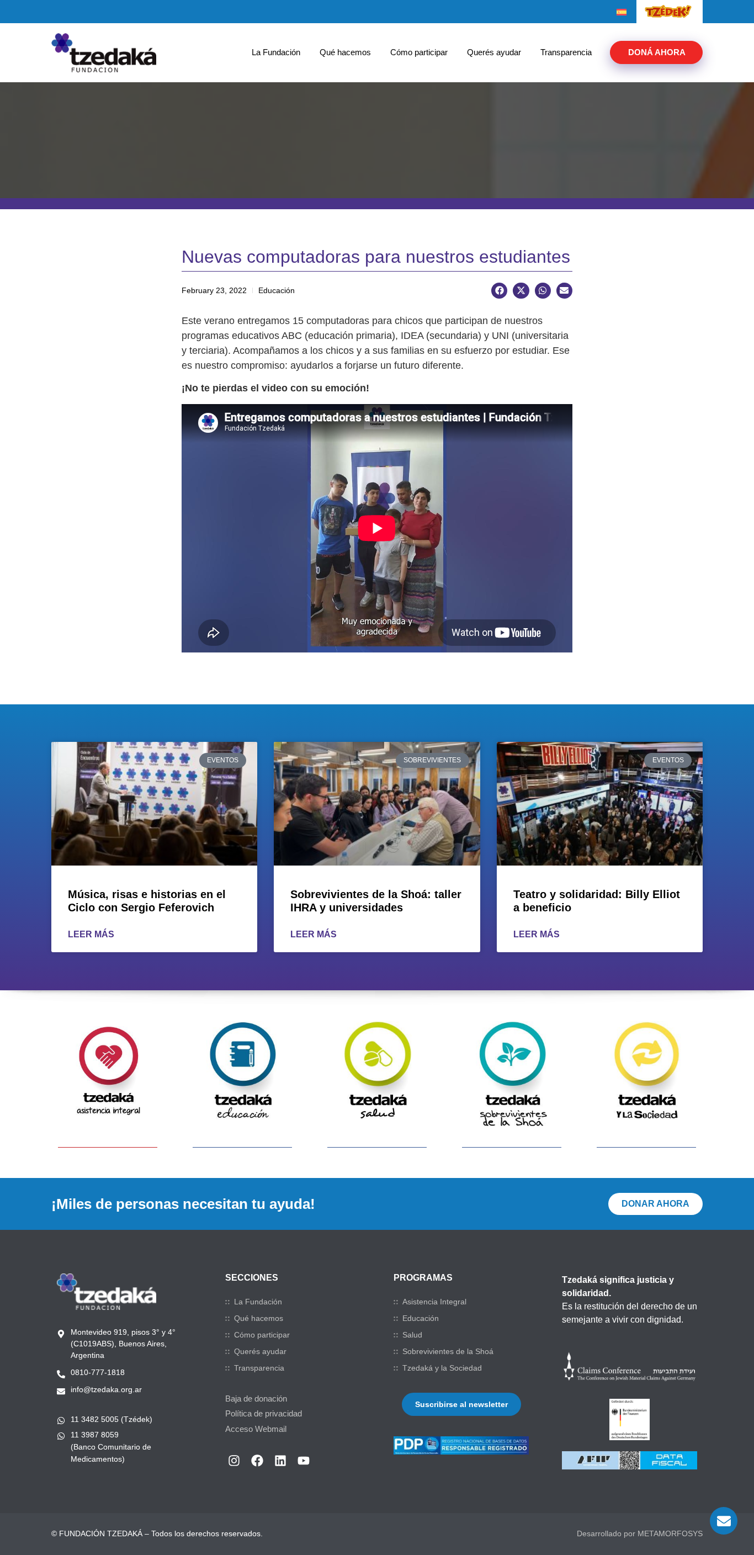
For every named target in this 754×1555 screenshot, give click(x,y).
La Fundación (276, 52)
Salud (412, 1334)
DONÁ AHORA (657, 52)
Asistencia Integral (434, 1301)
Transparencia (566, 52)
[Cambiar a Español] (621, 12)
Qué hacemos (345, 52)
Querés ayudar (494, 52)
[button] (499, 291)
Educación (420, 1318)
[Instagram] (234, 1460)
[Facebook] (257, 1460)
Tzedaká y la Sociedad (442, 1367)
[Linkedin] (280, 1460)
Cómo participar (419, 52)
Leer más (91, 934)
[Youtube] (303, 1460)
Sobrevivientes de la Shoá (447, 1351)
